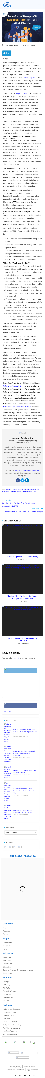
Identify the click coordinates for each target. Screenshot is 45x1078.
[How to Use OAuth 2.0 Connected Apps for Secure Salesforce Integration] (8, 754)
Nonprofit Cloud (11, 489)
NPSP (18, 489)
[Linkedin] (27, 480)
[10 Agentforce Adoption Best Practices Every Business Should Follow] (8, 791)
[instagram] (34, 1075)
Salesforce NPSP (30, 491)
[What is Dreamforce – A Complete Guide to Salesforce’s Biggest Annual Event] (8, 732)
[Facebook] (18, 480)
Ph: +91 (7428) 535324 (22, 898)
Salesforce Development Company (27, 470)
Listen (7, 53)
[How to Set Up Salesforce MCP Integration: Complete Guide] (8, 812)
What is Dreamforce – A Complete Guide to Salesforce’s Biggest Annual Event (25, 732)
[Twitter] (22, 480)
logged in (16, 658)
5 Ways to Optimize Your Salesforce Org (22, 557)
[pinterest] (29, 1075)
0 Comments (30, 45)
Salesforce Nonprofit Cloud (30, 489)
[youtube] (24, 1075)
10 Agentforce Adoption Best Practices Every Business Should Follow (23, 791)
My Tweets (7, 711)
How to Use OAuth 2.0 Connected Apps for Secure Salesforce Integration (24, 753)
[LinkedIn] (20, 1075)
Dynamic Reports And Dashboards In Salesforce (22, 639)
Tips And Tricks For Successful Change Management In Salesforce (22, 597)
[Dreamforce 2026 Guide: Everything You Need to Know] (8, 772)
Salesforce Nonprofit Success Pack (13, 491)
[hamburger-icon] (39, 4)
